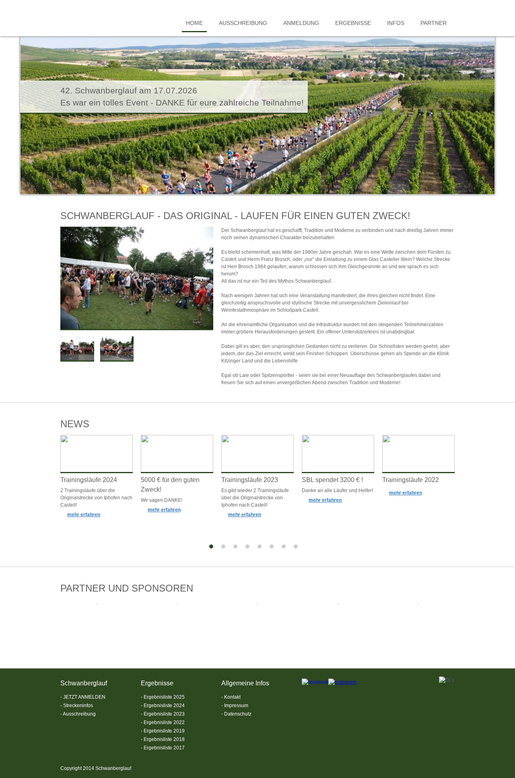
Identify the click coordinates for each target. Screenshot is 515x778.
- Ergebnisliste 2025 (163, 697)
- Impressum (234, 705)
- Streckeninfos (76, 705)
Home (194, 23)
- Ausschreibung (78, 714)
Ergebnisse (353, 23)
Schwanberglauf (100, 20)
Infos (395, 23)
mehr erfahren (83, 514)
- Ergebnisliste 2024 (163, 705)
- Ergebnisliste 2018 (163, 739)
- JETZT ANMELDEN (82, 697)
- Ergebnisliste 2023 (163, 714)
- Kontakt (231, 697)
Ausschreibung (243, 23)
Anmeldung (301, 23)
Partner (433, 23)
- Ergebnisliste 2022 (163, 722)
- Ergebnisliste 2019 (163, 731)
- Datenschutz (236, 714)
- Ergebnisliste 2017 (163, 748)
